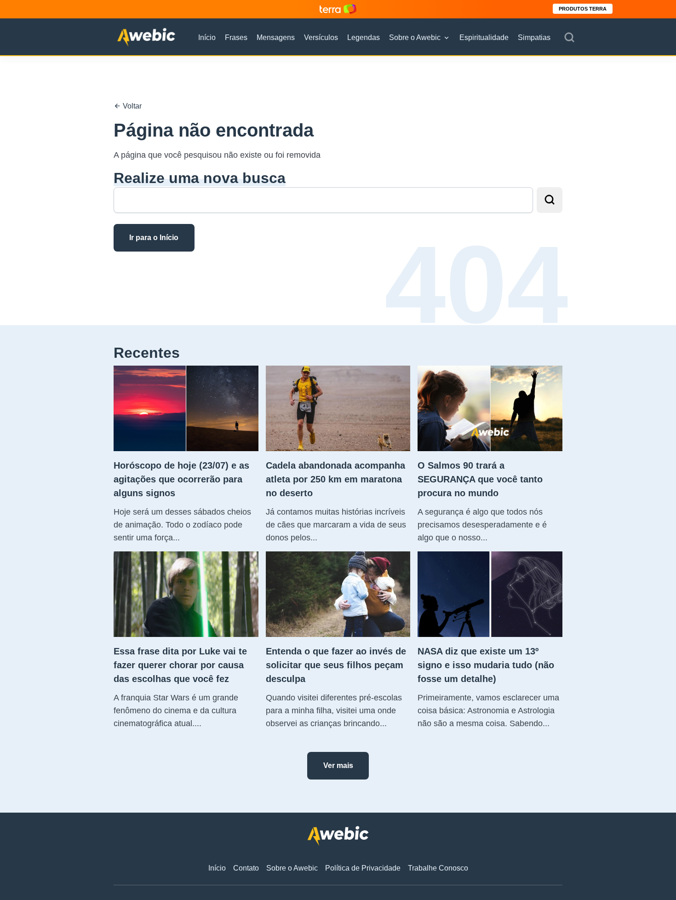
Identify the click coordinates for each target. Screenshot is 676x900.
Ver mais (338, 765)
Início (207, 37)
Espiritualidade (484, 37)
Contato (246, 868)
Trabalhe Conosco (438, 868)
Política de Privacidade (363, 868)
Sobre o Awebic (415, 37)
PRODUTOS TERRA (583, 8)
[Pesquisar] (569, 38)
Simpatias (534, 37)
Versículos (321, 37)
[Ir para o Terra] (338, 9)
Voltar (131, 106)
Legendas (363, 37)
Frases (236, 37)
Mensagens (276, 37)
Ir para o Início (153, 237)
